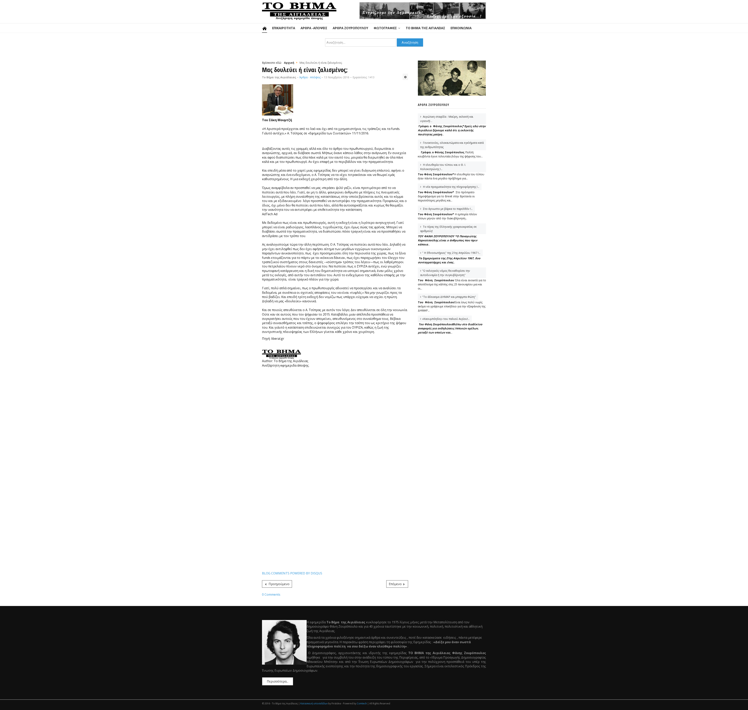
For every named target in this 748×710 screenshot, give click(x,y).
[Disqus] (335, 420)
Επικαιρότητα (283, 28)
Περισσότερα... (277, 681)
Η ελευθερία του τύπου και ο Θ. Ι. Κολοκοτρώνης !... (443, 167)
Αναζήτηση (410, 42)
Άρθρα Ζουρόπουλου (350, 28)
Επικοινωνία (461, 28)
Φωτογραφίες (385, 28)
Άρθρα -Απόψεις (314, 28)
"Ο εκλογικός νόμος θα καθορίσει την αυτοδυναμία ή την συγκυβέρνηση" (445, 273)
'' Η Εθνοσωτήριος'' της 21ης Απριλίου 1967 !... (451, 253)
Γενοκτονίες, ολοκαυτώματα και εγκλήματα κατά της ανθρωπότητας (452, 145)
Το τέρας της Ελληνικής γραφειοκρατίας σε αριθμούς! (448, 229)
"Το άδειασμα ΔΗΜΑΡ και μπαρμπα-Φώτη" (449, 297)
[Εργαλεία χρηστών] (405, 77)
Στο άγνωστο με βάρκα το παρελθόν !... (447, 209)
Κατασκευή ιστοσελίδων (314, 703)
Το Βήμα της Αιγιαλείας (425, 28)
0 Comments (271, 594)
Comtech (362, 703)
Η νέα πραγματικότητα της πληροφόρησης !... (450, 187)
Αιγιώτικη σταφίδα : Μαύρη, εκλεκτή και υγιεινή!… (446, 119)
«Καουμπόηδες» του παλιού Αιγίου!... (445, 319)
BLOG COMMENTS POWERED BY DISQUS (292, 573)
